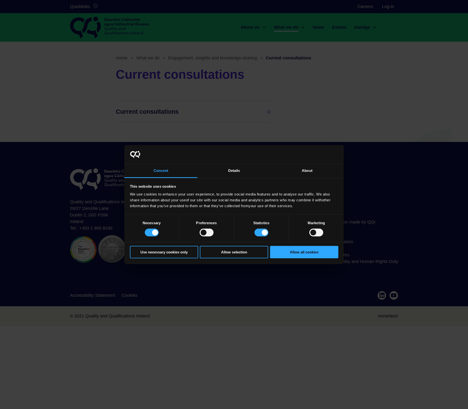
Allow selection (234, 252)
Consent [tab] (161, 170)
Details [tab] (234, 170)
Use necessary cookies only (164, 252)
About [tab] (307, 170)
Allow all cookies (304, 252)
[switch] (207, 232)
